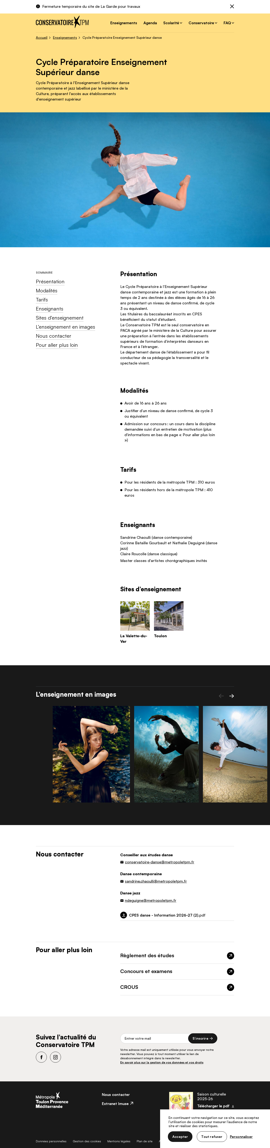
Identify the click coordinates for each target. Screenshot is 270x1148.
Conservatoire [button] (201, 22)
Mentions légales (118, 1141)
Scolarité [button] (171, 22)
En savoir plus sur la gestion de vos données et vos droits (161, 1062)
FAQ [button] (227, 22)
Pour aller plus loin (57, 345)
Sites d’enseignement (60, 318)
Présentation (50, 281)
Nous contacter (53, 336)
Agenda (150, 22)
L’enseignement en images (65, 327)
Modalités (46, 290)
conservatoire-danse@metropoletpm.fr (159, 862)
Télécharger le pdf (213, 1106)
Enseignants (49, 308)
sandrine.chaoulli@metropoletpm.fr (156, 881)
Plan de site (145, 1141)
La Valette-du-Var (133, 638)
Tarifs (42, 299)
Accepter (180, 1137)
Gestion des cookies (87, 1141)
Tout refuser (211, 1137)
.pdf (167, 915)
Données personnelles (51, 1141)
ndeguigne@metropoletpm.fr (150, 900)
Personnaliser (241, 1137)
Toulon (160, 635)
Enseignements (123, 22)
